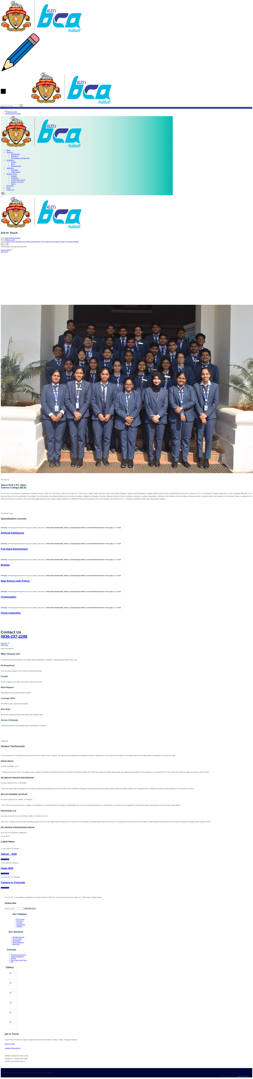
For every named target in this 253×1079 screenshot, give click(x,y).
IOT (12, 962)
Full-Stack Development (14, 549)
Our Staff (19, 923)
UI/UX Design (17, 939)
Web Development (18, 937)
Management (17, 941)
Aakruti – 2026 (9, 854)
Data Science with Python (15, 581)
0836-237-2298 (12, 112)
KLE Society (20, 919)
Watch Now (4, 252)
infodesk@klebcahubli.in (13, 113)
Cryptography (8, 597)
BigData (5, 565)
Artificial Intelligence (12, 533)
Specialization (20, 925)
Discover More (6, 250)
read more (4, 859)
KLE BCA (19, 921)
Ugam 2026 (7, 868)
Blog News (16, 944)
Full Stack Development (18, 955)
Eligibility (19, 926)
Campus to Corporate (13, 882)
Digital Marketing (18, 942)
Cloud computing (11, 612)
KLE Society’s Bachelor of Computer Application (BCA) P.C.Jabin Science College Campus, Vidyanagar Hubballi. (43, 241)
